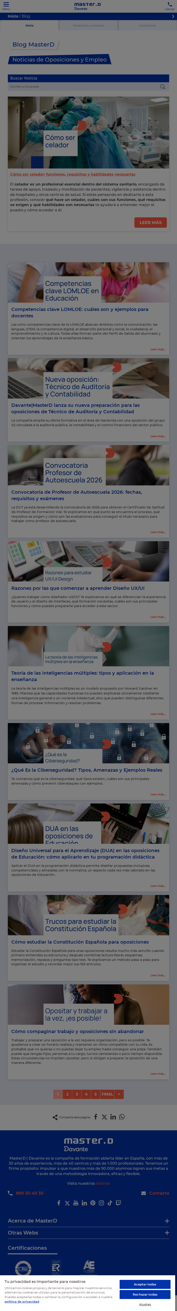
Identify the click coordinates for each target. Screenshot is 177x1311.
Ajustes (145, 1304)
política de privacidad (22, 1301)
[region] (87, 1293)
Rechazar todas (145, 1294)
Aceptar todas (145, 1284)
